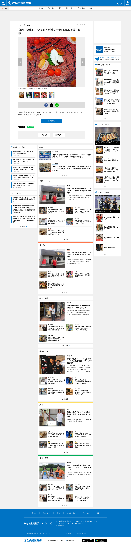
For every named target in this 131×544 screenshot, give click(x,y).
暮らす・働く (70, 8)
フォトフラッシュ (24, 25)
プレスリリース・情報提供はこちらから (86, 521)
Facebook (117, 3)
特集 (90, 8)
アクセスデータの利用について (66, 523)
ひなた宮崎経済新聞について (65, 521)
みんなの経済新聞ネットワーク (33, 540)
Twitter (121, 3)
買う (60, 8)
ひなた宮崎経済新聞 (19, 3)
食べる (41, 8)
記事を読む (51, 121)
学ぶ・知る (81, 8)
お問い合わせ (79, 523)
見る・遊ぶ (50, 8)
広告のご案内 (61, 526)
